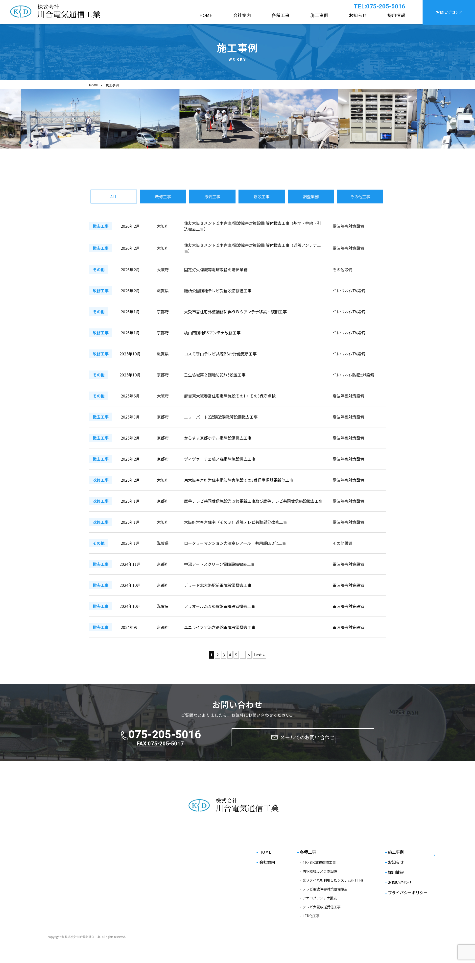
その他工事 (360, 196)
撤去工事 (212, 196)
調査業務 (311, 196)
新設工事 (261, 196)
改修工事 (163, 196)
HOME (93, 85)
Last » (259, 655)
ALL (113, 196)
